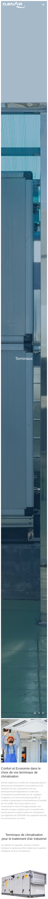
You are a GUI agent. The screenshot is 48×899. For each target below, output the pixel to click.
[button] (43, 4)
